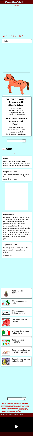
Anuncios (16, 414)
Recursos (21, 414)
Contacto (11, 414)
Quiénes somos (4, 414)
